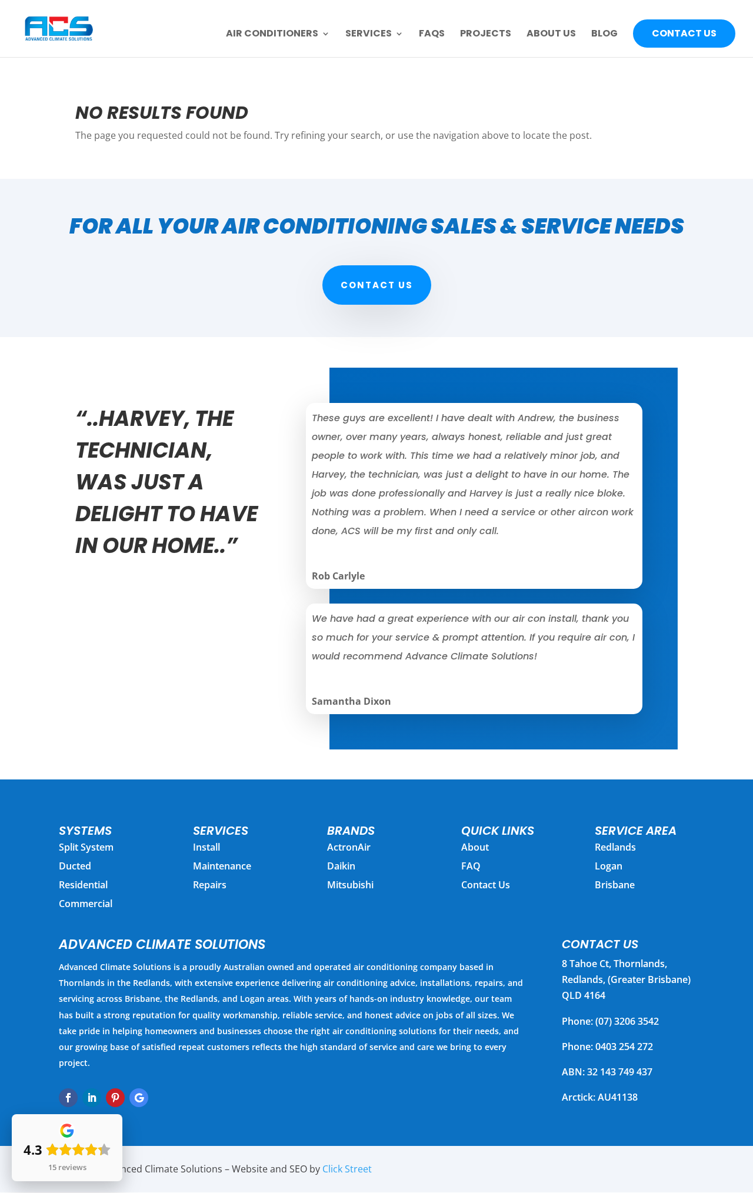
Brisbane (615, 884)
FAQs (432, 34)
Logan (608, 865)
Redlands (615, 847)
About (475, 847)
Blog (604, 34)
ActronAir (349, 847)
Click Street (347, 1168)
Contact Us (684, 33)
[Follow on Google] (138, 1097)
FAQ (471, 865)
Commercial (85, 903)
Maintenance (222, 865)
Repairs (209, 884)
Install (206, 847)
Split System (86, 847)
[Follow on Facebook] (68, 1097)
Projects (485, 34)
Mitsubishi (350, 884)
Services (368, 34)
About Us (551, 34)
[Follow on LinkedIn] (91, 1097)
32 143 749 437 (619, 1071)
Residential (83, 884)
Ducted (75, 865)
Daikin (341, 865)
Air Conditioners (272, 34)
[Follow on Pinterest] (115, 1097)
